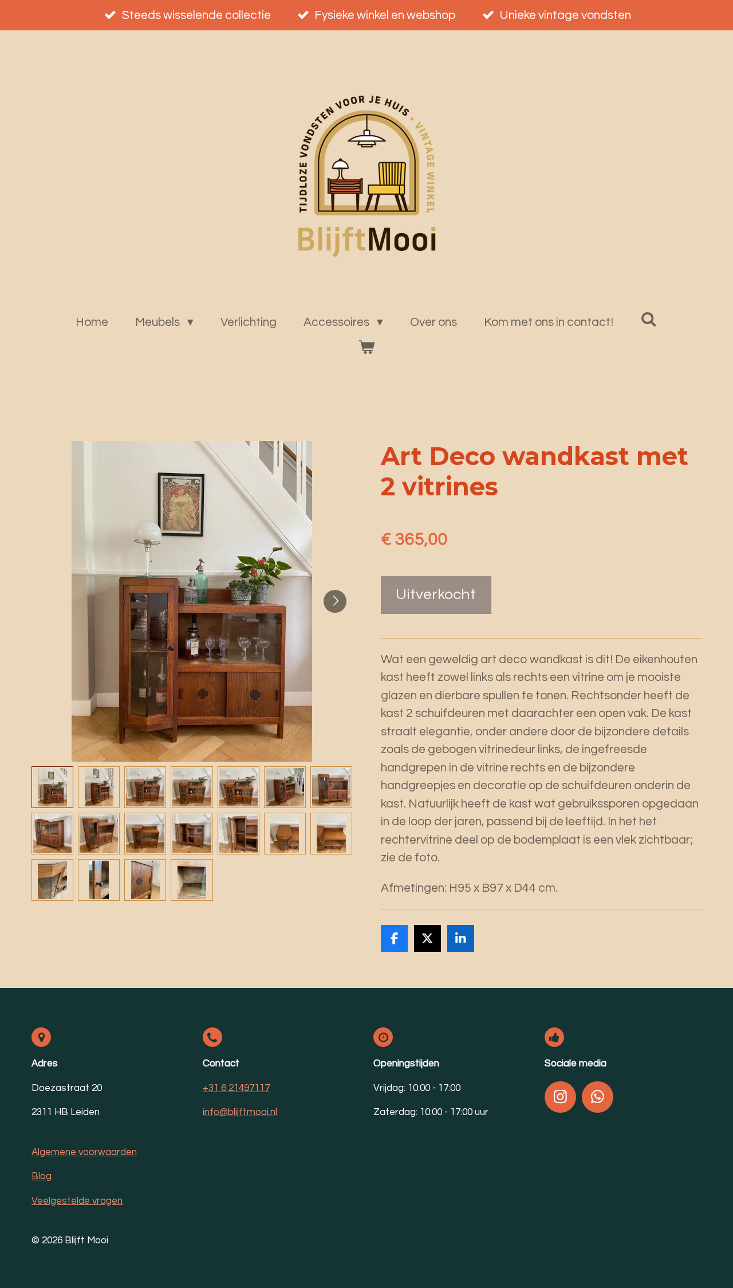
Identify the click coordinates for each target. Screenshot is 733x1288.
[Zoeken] (648, 319)
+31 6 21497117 (236, 1088)
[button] (52, 787)
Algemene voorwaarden (84, 1152)
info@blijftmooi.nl (240, 1112)
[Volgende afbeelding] (335, 601)
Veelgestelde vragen (77, 1201)
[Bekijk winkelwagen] (366, 347)
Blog (41, 1176)
